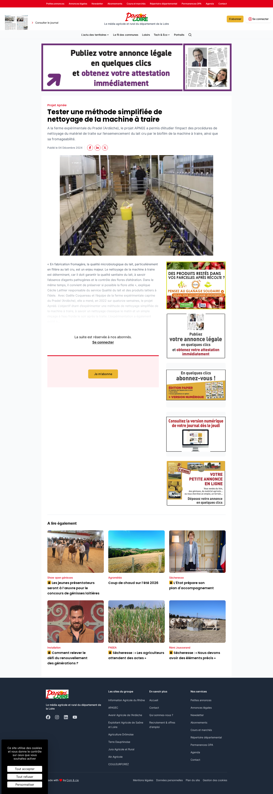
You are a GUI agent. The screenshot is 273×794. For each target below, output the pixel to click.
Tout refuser (24, 777)
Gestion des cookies (215, 780)
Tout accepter (25, 769)
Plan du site (193, 780)
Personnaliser (24, 784)
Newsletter (197, 715)
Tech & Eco (160, 34)
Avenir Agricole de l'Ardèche (125, 715)
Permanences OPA (202, 744)
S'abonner (235, 18)
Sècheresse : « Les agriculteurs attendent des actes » (136, 655)
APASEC (113, 707)
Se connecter (103, 342)
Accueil (153, 700)
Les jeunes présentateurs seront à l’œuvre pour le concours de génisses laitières (73, 588)
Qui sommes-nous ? (161, 715)
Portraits (179, 34)
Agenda (195, 752)
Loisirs (146, 34)
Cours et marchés (201, 729)
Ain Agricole (115, 756)
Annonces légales (201, 707)
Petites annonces (201, 700)
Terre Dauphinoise (119, 741)
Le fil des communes (125, 34)
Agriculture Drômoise (121, 734)
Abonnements (199, 722)
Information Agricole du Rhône (126, 700)
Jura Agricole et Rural (121, 749)
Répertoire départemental (206, 737)
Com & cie (72, 780)
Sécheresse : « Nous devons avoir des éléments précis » (194, 655)
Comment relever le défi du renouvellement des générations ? (67, 657)
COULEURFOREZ (118, 764)
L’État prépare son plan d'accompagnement (191, 585)
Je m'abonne (103, 374)
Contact (154, 707)
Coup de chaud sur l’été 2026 (133, 582)
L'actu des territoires (93, 34)
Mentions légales (143, 780)
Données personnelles (169, 780)
